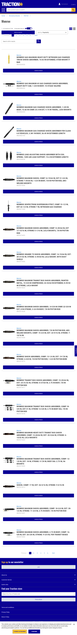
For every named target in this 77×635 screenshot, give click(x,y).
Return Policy (5, 617)
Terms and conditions (8, 607)
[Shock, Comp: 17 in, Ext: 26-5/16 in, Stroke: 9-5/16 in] (9, 486)
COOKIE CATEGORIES (20, 631)
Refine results (18, 32)
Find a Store (38, 599)
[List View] (74, 28)
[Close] (74, 624)
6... (30, 35)
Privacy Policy (6, 612)
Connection (64, 4)
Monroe (19, 55)
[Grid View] (70, 28)
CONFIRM (34, 631)
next (36, 35)
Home (3, 16)
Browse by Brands (14, 16)
